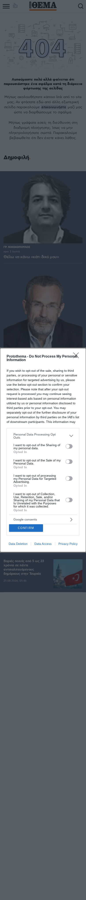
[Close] (77, 356)
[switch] (69, 446)
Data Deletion (18, 544)
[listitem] (43, 436)
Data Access (43, 544)
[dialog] (43, 450)
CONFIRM (26, 528)
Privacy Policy (68, 544)
